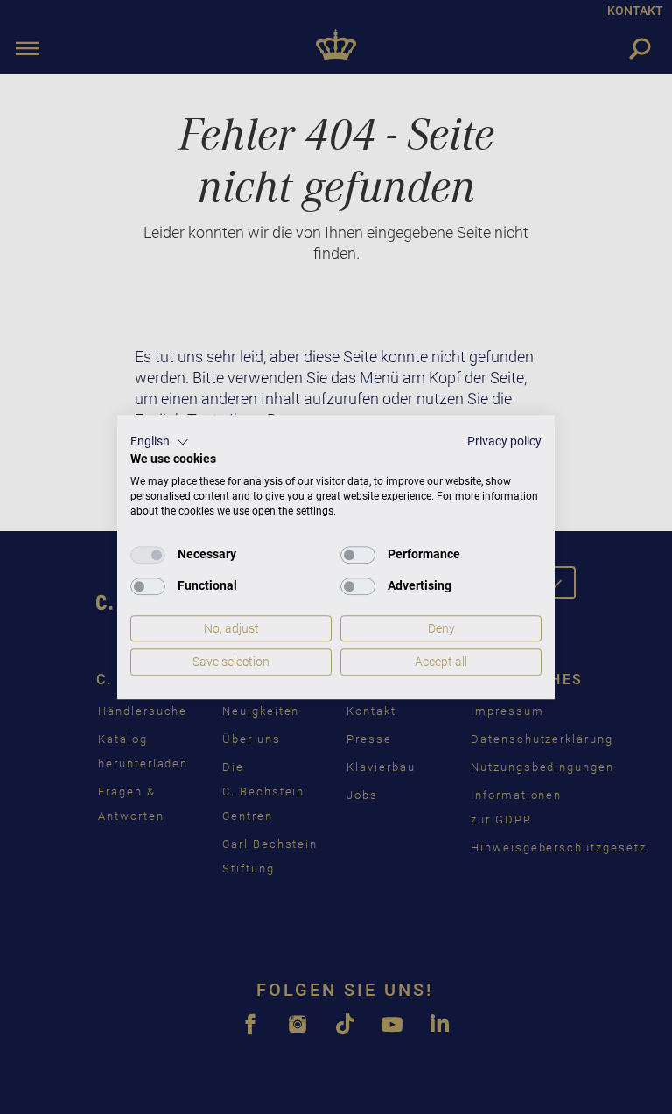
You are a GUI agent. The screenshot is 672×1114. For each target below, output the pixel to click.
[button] (159, 441)
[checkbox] (147, 555)
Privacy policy (504, 441)
